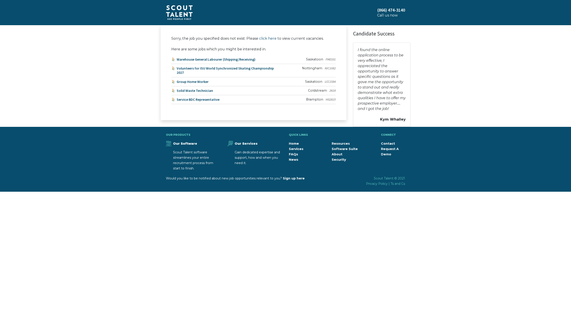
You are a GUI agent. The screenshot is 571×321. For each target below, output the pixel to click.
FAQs (293, 154)
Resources (341, 144)
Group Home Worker (193, 82)
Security (339, 160)
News (293, 160)
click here (268, 38)
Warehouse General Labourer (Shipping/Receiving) (216, 59)
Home (294, 144)
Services (296, 149)
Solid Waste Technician (195, 90)
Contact (388, 144)
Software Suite (345, 149)
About (337, 154)
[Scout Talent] (179, 12)
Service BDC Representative (198, 99)
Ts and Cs (398, 184)
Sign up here (294, 178)
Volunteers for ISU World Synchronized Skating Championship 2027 (225, 70)
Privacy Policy (377, 184)
